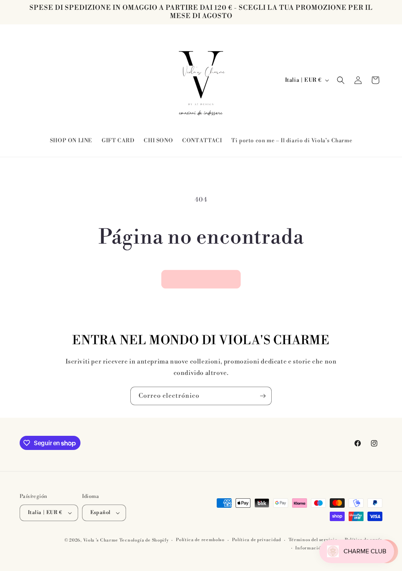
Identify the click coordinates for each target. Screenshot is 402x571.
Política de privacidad (256, 540)
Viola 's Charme (101, 540)
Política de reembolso (200, 540)
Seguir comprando (201, 279)
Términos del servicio (313, 540)
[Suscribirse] (262, 396)
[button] (340, 80)
